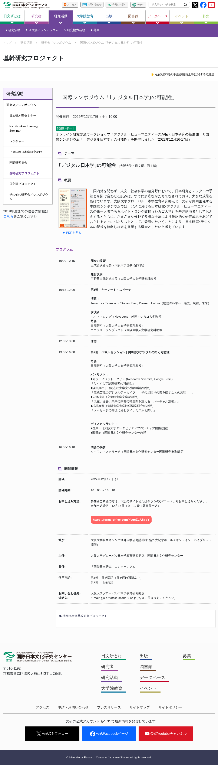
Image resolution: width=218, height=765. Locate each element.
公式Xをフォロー (54, 733)
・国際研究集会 (16, 162)
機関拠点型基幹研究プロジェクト (84, 616)
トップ (7, 42)
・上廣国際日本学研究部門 (24, 152)
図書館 (133, 16)
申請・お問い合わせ (73, 707)
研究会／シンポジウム (44, 30)
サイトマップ (139, 707)
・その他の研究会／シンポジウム (27, 197)
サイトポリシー (170, 707)
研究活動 (60, 16)
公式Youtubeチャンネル (168, 733)
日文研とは (12, 16)
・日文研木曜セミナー (21, 115)
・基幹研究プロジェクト (22, 173)
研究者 (36, 16)
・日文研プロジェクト (21, 184)
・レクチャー (15, 141)
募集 (206, 16)
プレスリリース (109, 707)
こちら (8, 216)
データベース (157, 16)
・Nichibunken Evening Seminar (22, 128)
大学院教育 (84, 16)
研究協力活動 (76, 30)
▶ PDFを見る (71, 232)
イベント (182, 16)
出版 (109, 16)
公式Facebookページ (111, 733)
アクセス (42, 707)
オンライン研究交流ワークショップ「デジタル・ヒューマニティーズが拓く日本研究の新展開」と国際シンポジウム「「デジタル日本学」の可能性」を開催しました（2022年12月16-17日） (132, 137)
